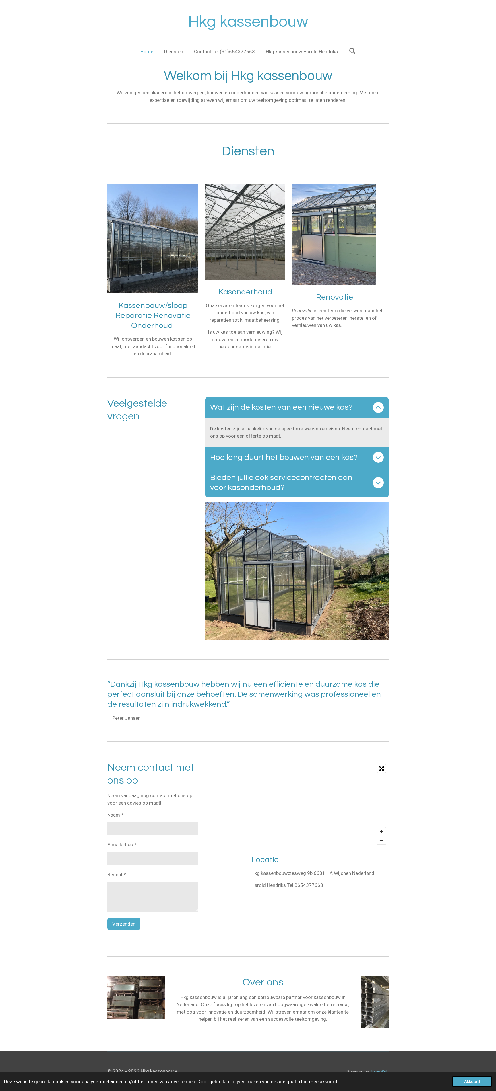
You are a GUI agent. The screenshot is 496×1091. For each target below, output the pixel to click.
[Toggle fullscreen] (381, 768)
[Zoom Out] (381, 840)
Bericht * (116, 874)
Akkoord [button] (472, 1081)
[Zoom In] (381, 831)
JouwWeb (379, 1071)
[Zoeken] (352, 51)
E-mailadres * (122, 845)
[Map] (320, 804)
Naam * (115, 815)
